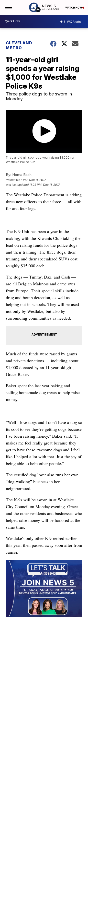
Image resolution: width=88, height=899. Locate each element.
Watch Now (73, 7)
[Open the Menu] (8, 7)
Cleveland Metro (19, 45)
